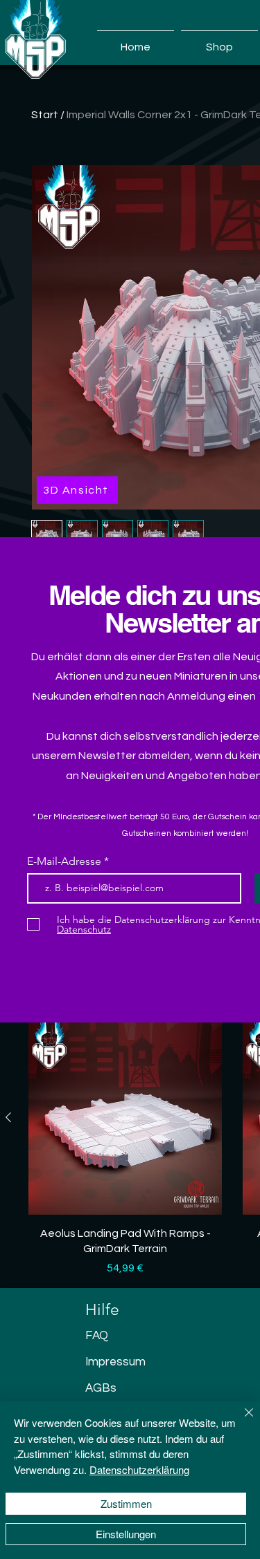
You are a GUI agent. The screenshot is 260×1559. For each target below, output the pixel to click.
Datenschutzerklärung (139, 1469)
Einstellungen (126, 1534)
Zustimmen (126, 1503)
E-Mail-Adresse (65, 861)
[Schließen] (240, 1420)
